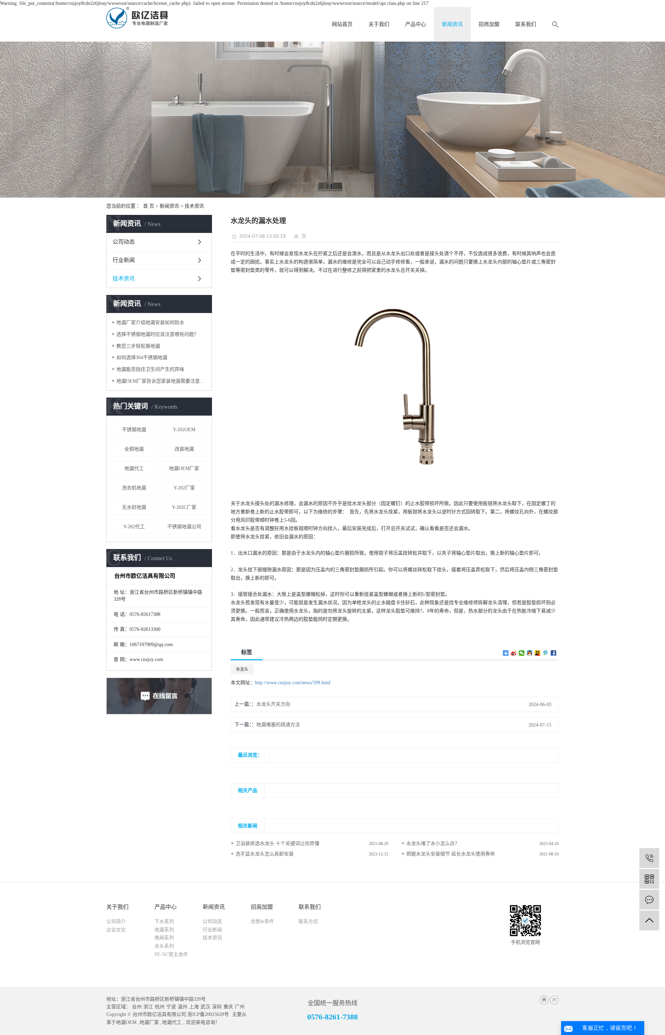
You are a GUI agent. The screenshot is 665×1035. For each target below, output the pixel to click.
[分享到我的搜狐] (538, 653)
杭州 (160, 1006)
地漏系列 (164, 929)
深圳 (217, 1006)
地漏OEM (126, 1022)
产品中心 (415, 24)
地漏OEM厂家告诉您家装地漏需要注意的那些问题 (161, 381)
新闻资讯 (452, 24)
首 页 (148, 206)
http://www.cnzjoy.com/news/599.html (292, 682)
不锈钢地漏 (134, 429)
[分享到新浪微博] (514, 653)
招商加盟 (489, 24)
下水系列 (164, 921)
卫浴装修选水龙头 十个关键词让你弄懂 (277, 843)
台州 (137, 1006)
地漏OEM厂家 (184, 468)
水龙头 (242, 669)
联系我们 (525, 24)
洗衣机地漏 (134, 487)
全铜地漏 (134, 449)
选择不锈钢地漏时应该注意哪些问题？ (157, 334)
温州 (182, 1006)
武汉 (205, 1006)
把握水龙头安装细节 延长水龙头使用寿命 (450, 853)
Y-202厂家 (184, 487)
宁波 (171, 1006)
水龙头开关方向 (273, 704)
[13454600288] (649, 858)
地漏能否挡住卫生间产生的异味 (150, 369)
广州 (240, 1006)
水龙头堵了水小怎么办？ (433, 843)
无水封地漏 (134, 507)
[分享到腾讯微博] (546, 653)
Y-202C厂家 (184, 507)
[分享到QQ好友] (530, 653)
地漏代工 (134, 468)
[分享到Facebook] (554, 653)
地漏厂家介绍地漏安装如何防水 (150, 322)
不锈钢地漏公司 (184, 526)
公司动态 (124, 242)
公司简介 (116, 921)
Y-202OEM (184, 429)
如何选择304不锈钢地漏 (141, 357)
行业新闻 (124, 260)
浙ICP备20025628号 (208, 1014)
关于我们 (379, 24)
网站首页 (342, 24)
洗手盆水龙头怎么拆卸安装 (265, 853)
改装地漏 (184, 449)
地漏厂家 (149, 1022)
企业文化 (116, 929)
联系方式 (308, 921)
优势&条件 (262, 921)
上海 (194, 1006)
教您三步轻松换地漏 (138, 346)
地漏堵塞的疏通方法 (278, 724)
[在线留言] (649, 900)
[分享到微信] (522, 653)
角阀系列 (164, 937)
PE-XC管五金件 (171, 954)
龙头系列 (164, 946)
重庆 (228, 1006)
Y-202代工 (134, 526)
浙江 (148, 1006)
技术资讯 (194, 206)
